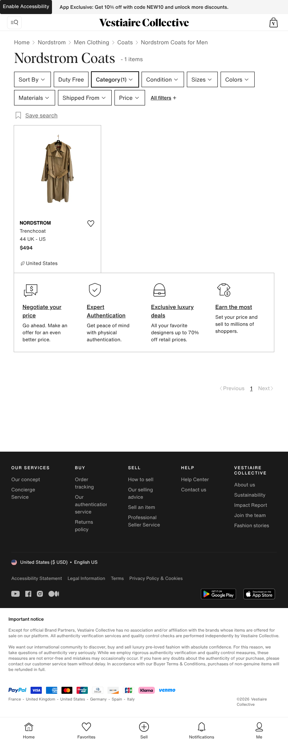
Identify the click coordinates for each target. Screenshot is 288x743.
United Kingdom (40, 699)
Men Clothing (91, 42)
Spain (117, 699)
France (14, 699)
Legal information (86, 578)
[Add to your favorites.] (91, 223)
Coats (125, 42)
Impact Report (250, 505)
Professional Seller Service (144, 521)
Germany (98, 699)
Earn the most (233, 307)
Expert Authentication (106, 311)
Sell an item (141, 507)
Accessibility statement (36, 578)
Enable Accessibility (26, 6)
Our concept (25, 479)
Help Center (195, 479)
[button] (274, 22)
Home (22, 42)
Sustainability (250, 495)
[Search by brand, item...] (14, 22)
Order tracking (84, 483)
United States (72, 699)
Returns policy (84, 525)
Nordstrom (52, 42)
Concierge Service (23, 493)
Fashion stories (251, 525)
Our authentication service (92, 504)
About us (244, 485)
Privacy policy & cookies (156, 578)
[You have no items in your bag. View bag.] (274, 22)
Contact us (194, 489)
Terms (117, 578)
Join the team (250, 515)
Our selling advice (140, 493)
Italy (131, 699)
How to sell (140, 479)
